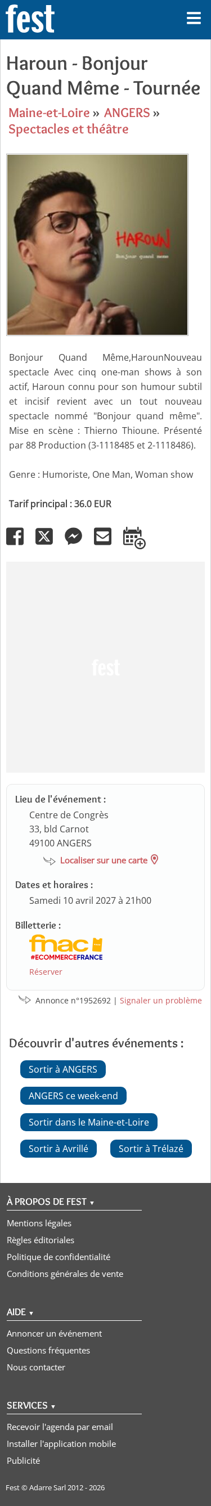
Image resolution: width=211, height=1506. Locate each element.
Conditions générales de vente (65, 1273)
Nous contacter (36, 1367)
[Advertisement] (105, 667)
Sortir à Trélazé (151, 1148)
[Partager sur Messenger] (78, 544)
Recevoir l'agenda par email (60, 1426)
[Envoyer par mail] (107, 544)
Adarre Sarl (47, 1487)
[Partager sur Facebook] (19, 544)
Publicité (23, 1460)
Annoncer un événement (54, 1333)
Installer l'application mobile (61, 1443)
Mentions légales (39, 1223)
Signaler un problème (161, 1000)
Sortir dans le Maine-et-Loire (89, 1122)
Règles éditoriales (40, 1239)
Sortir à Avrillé (58, 1148)
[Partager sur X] (48, 544)
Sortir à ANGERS (63, 1069)
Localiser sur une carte (103, 860)
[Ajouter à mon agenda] (139, 544)
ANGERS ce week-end (73, 1096)
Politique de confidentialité (58, 1256)
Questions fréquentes (48, 1350)
